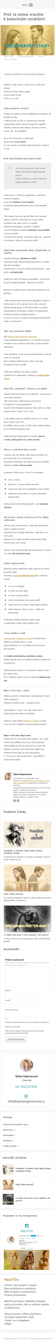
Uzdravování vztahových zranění (18, 638)
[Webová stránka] (14, 800)
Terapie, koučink (9, 1146)
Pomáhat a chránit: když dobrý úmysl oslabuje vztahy (23, 851)
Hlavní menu (8, 1130)
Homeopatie (8, 1135)
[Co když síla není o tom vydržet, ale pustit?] (27, 919)
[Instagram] (18, 800)
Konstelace (7, 1140)
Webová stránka (11, 1010)
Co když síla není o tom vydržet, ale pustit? (26, 934)
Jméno (8, 990)
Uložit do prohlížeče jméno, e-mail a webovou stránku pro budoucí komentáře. (27, 1024)
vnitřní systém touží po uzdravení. (22, 336)
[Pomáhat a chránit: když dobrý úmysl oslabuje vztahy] (27, 834)
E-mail (8, 1000)
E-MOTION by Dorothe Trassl (15, 1124)
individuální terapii (27, 780)
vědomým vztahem (31, 720)
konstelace (39, 780)
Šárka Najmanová (27, 56)
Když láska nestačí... (14, 894)
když (25, 575)
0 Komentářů (12, 59)
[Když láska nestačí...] (27, 878)
